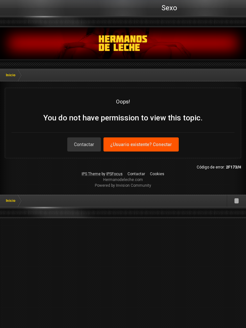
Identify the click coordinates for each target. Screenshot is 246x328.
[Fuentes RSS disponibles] (236, 201)
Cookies (157, 174)
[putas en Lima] (123, 43)
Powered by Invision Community (123, 185)
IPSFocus (114, 174)
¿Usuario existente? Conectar (141, 144)
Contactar (84, 144)
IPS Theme (91, 174)
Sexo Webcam (168, 10)
